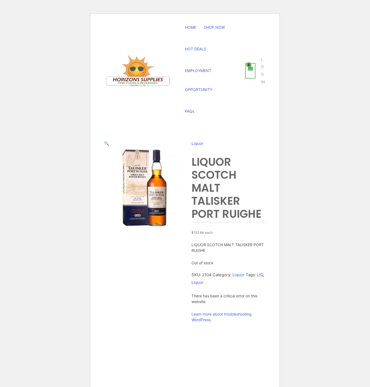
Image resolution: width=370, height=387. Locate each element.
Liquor (198, 143)
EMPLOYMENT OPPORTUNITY (198, 80)
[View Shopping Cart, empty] (250, 71)
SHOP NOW (214, 27)
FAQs (189, 111)
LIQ (260, 274)
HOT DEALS (195, 49)
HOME (190, 27)
